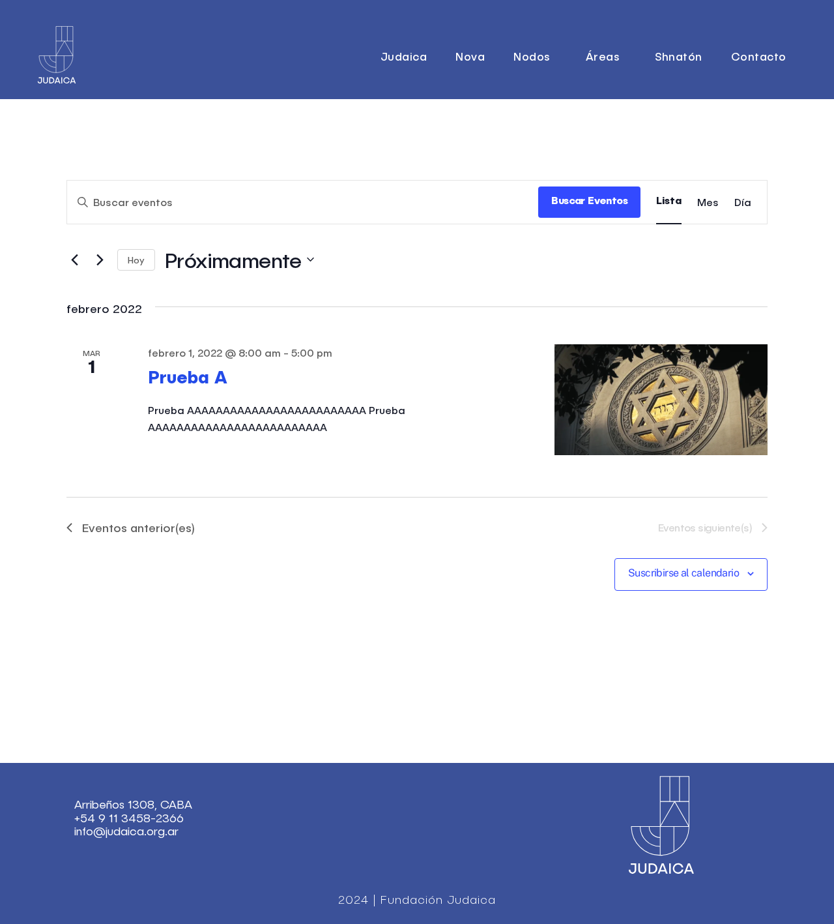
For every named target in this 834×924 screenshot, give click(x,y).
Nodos (532, 56)
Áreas (603, 56)
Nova (470, 56)
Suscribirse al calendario (683, 573)
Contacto (758, 56)
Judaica (404, 56)
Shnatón (678, 56)
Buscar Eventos (589, 201)
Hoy (136, 259)
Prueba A (187, 378)
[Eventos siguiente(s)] (100, 259)
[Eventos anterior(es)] (74, 259)
